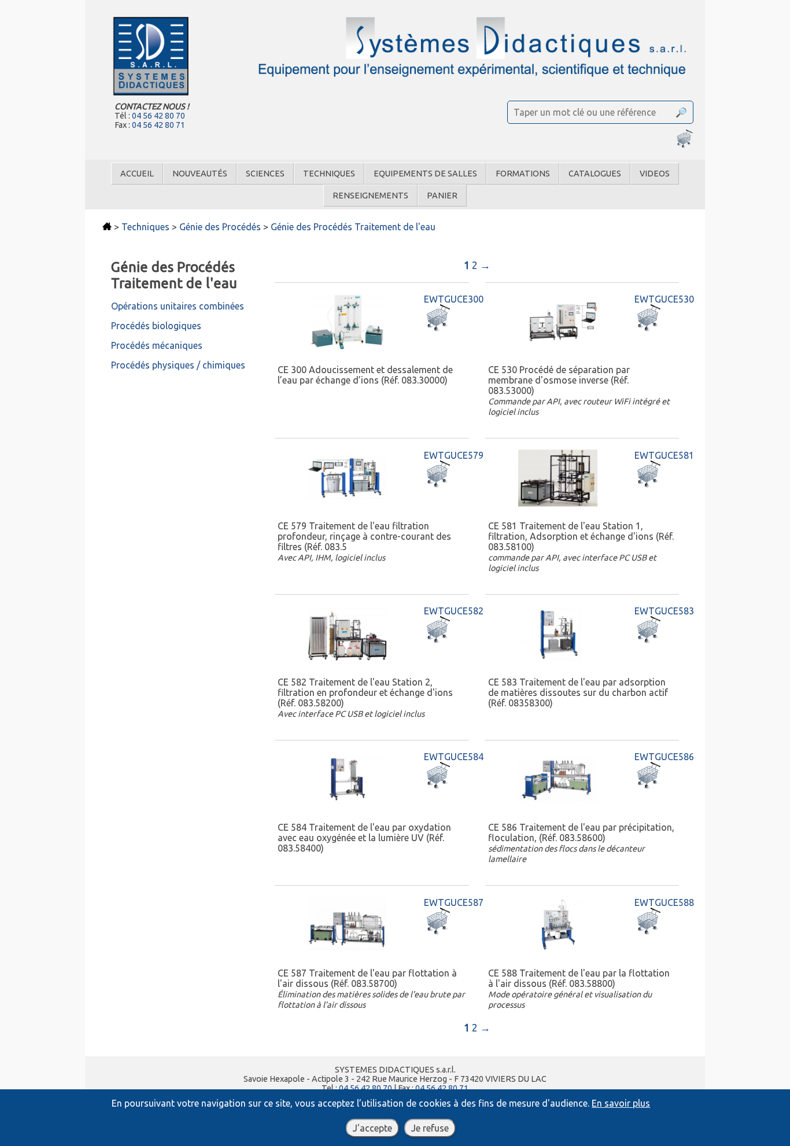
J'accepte (372, 1128)
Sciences (265, 173)
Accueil (137, 173)
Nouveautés (199, 173)
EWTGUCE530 (664, 299)
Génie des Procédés (220, 227)
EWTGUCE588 (664, 902)
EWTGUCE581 (664, 455)
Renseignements (370, 195)
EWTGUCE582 (453, 611)
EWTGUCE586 (664, 756)
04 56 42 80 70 (158, 115)
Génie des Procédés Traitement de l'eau (353, 227)
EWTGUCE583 (664, 611)
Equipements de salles (425, 173)
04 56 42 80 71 (158, 125)
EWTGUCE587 (453, 902)
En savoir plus (621, 1103)
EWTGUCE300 (453, 299)
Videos (655, 173)
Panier (442, 195)
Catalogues (594, 173)
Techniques (329, 173)
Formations (523, 173)
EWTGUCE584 (453, 756)
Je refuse (430, 1128)
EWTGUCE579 (453, 455)
